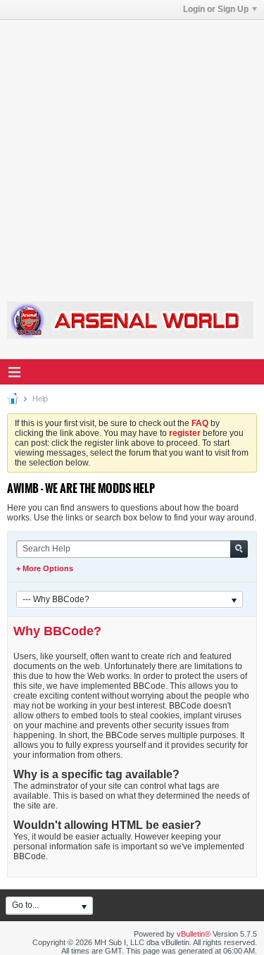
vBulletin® (193, 934)
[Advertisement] (132, 152)
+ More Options (44, 568)
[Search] (239, 549)
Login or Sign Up (216, 9)
